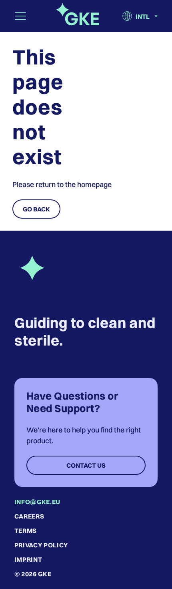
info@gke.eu (37, 502)
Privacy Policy (41, 545)
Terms (25, 530)
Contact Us (86, 465)
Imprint (28, 559)
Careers (29, 516)
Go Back (36, 209)
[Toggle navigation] (20, 16)
